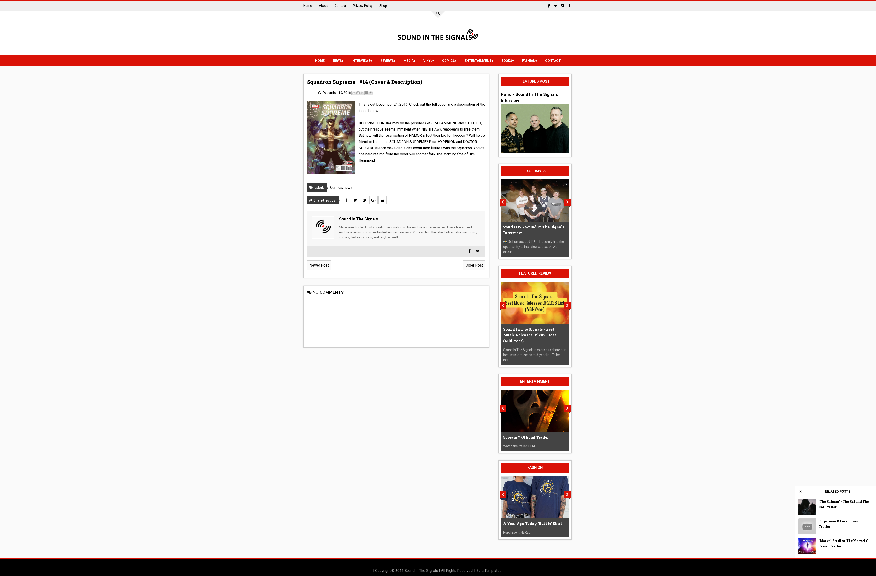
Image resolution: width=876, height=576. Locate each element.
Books (506, 61)
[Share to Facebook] (366, 93)
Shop (383, 6)
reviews (387, 61)
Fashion (528, 61)
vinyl (427, 61)
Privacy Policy (363, 6)
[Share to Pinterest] (371, 93)
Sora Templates (488, 570)
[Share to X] (362, 93)
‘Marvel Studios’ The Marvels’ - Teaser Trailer (844, 543)
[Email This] (353, 93)
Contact (340, 6)
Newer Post (319, 265)
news (337, 61)
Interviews (361, 61)
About (323, 6)
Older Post (474, 265)
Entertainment (478, 61)
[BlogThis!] (358, 93)
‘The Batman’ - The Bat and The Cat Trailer (844, 504)
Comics (448, 61)
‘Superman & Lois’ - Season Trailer (840, 524)
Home (307, 6)
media (409, 61)
